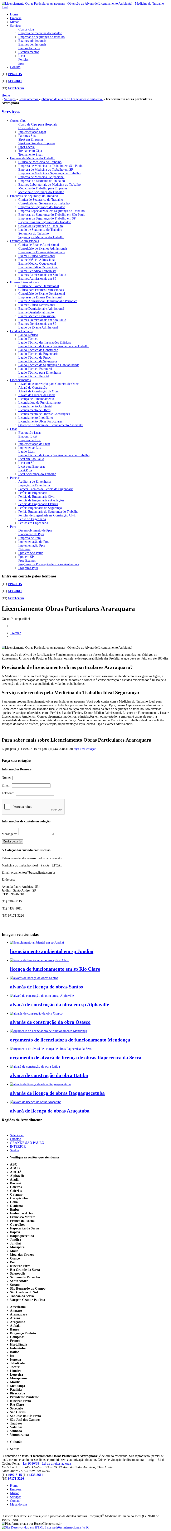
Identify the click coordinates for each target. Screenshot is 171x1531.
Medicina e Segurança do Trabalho (41, 192)
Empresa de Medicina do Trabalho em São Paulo (50, 165)
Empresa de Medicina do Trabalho (32, 158)
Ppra (21, 63)
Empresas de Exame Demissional (40, 297)
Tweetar (15, 633)
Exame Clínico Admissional (36, 256)
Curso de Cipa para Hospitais (37, 124)
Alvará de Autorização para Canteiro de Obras (48, 384)
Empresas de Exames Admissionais (41, 252)
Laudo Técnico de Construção (38, 350)
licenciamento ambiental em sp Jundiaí (51, 951)
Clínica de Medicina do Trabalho (40, 162)
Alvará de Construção (32, 387)
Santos (14, 1150)
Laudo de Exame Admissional (38, 327)
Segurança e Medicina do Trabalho (41, 237)
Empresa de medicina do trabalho (40, 33)
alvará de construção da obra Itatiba (49, 1075)
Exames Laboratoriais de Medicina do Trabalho (49, 184)
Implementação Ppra (31, 545)
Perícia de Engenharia (32, 493)
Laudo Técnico (28, 338)
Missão (14, 22)
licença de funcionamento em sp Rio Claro (55, 969)
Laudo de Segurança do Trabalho (40, 229)
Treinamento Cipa (30, 150)
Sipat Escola (26, 147)
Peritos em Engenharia (33, 523)
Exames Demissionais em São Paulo (42, 320)
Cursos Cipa (18, 120)
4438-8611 (15, 81)
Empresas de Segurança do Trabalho (34, 196)
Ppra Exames (27, 560)
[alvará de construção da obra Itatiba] (35, 1066)
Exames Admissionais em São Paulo (42, 275)
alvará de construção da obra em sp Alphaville (59, 1004)
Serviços (15, 25)
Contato (15, 67)
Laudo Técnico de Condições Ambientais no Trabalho (53, 455)
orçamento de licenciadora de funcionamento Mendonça (70, 1040)
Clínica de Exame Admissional (38, 244)
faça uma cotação (85, 749)
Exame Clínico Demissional (36, 305)
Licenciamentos (28, 52)
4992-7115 (15, 74)
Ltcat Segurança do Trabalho (37, 474)
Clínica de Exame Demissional (38, 286)
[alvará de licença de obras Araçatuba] (35, 1102)
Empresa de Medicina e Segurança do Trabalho (49, 173)
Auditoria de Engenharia (34, 481)
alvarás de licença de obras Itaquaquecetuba (57, 1093)
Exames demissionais (32, 44)
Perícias (23, 59)
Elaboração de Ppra (31, 534)
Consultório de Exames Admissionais (42, 248)
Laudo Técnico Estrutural (35, 368)
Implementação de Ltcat (34, 444)
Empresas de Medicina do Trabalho (41, 181)
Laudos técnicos (29, 48)
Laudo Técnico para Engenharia (39, 372)
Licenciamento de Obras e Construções (44, 414)
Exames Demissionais (24, 282)
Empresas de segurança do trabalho (41, 37)
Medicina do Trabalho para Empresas (42, 188)
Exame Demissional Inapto (36, 312)
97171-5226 (16, 88)
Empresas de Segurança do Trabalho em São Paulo (51, 214)
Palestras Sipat (27, 135)
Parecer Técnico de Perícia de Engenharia (45, 489)
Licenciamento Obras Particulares (40, 421)
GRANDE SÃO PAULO (27, 1142)
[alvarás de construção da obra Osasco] (36, 1013)
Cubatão (15, 1139)
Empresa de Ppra (29, 538)
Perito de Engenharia (32, 519)
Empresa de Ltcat (29, 440)
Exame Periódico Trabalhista (37, 271)
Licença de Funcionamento (36, 399)
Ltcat (21, 55)
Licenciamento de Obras (34, 410)
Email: (7, 785)
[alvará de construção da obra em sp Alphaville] (42, 995)
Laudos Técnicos (21, 331)
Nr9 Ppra (24, 549)
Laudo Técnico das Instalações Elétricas (44, 342)
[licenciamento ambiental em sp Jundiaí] (37, 942)
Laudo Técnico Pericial (33, 376)
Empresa (15, 18)
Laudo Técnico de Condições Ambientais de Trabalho (53, 346)
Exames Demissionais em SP (37, 323)
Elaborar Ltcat (27, 436)
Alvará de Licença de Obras (36, 395)
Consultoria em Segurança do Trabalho (44, 203)
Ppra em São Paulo (30, 553)
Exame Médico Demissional (36, 316)
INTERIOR (18, 1146)
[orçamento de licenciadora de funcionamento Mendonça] (48, 1031)
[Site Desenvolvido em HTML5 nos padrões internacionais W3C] (45, 1527)
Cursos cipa (26, 29)
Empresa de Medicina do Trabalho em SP (45, 169)
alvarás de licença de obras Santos (46, 986)
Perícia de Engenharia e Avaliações (41, 500)
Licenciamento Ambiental (35, 406)
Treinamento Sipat (30, 154)
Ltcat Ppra (25, 470)
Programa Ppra (28, 568)
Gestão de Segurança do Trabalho (40, 226)
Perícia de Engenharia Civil (36, 496)
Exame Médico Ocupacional (37, 263)
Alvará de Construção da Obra (38, 391)
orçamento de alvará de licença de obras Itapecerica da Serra (75, 1057)
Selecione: (17, 1135)
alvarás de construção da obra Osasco (50, 1022)
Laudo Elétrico (28, 335)
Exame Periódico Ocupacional (38, 267)
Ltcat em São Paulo (31, 459)
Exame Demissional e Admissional (41, 308)
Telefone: (9, 793)
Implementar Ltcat (30, 447)
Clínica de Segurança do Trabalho (40, 199)
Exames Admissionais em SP (37, 278)
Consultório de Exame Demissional (41, 293)
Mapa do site (18, 1504)
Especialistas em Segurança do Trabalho (44, 222)
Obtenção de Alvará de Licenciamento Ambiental (50, 425)
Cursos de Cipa (28, 128)
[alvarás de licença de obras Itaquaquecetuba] (40, 1084)
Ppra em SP (26, 556)
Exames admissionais (32, 40)
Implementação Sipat (32, 132)
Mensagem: (10, 834)
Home (14, 14)
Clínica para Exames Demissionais (41, 290)
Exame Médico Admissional (36, 259)
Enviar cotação (12, 841)
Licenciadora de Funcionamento (39, 402)
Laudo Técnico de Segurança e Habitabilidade (48, 365)
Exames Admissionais (24, 241)
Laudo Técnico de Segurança (37, 361)
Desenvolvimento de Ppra (35, 530)
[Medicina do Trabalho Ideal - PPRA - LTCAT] (85, 7)
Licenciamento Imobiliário (35, 417)
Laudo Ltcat (26, 451)
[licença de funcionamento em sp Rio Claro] (39, 960)
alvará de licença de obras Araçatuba (49, 1111)
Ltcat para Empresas (31, 466)
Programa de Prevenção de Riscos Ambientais (48, 564)
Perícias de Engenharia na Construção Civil (46, 515)
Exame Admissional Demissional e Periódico (47, 301)
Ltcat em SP (26, 462)
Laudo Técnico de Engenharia (38, 353)
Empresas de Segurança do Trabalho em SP (47, 218)
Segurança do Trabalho (33, 233)
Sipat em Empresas (30, 139)
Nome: (7, 777)
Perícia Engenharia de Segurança (40, 508)
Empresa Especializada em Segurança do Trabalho (51, 211)
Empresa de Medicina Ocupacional (41, 177)
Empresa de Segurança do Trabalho (41, 207)
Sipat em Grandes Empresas (36, 143)
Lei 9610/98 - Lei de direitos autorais (47, 1463)
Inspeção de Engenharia (34, 485)
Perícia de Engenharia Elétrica (38, 504)
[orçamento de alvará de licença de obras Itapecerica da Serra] (51, 1048)
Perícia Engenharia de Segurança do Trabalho (48, 511)
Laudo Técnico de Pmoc (34, 357)
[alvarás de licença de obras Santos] (34, 978)
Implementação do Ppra (33, 541)
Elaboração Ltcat (29, 432)
